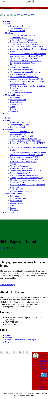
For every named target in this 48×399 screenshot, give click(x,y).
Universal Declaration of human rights (20, 340)
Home (2, 248)
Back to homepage (7, 285)
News (7, 342)
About (7, 335)
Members (9, 337)
